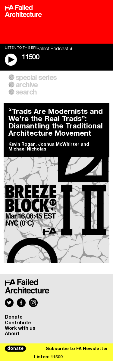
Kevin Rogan (22, 144)
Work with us (20, 328)
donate (15, 348)
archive (27, 85)
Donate (14, 317)
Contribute (18, 322)
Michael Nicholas (27, 149)
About (12, 333)
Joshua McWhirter (59, 144)
